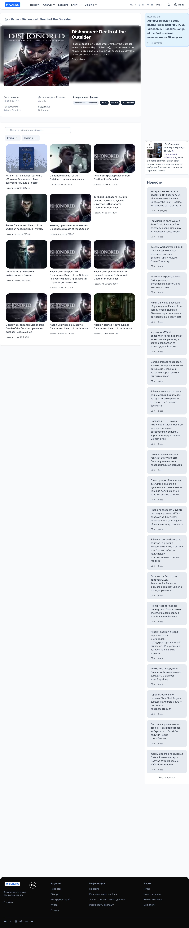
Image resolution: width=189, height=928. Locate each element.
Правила (94, 888)
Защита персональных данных (107, 899)
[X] (135, 4)
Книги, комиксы (153, 899)
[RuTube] (143, 4)
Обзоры (55, 894)
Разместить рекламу (101, 904)
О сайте (8, 902)
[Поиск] (168, 4)
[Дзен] (139, 4)
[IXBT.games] (6, 19)
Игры (15, 19)
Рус (158, 4)
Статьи (12, 138)
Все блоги (149, 904)
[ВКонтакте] (131, 4)
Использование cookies (103, 894)
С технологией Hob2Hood (170, 154)
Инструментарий (60, 899)
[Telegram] (147, 4)
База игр (63, 4)
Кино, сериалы (152, 894)
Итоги (54, 904)
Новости (35, 4)
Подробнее (78, 59)
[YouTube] (151, 4)
